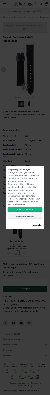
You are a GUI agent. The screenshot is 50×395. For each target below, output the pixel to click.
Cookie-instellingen (25, 216)
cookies (31, 175)
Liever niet (37, 225)
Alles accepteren (25, 209)
